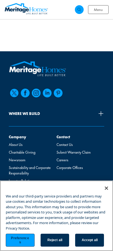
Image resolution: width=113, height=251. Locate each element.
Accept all (90, 240)
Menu (98, 9)
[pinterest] (58, 93)
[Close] (106, 188)
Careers (62, 159)
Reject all (54, 240)
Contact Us (64, 144)
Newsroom (17, 159)
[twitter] (14, 93)
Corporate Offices (69, 167)
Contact (63, 136)
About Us (15, 144)
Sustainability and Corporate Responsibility (30, 170)
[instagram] (36, 93)
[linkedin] (47, 93)
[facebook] (25, 93)
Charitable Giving (22, 152)
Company (17, 136)
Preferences (20, 240)
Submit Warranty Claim (73, 152)
